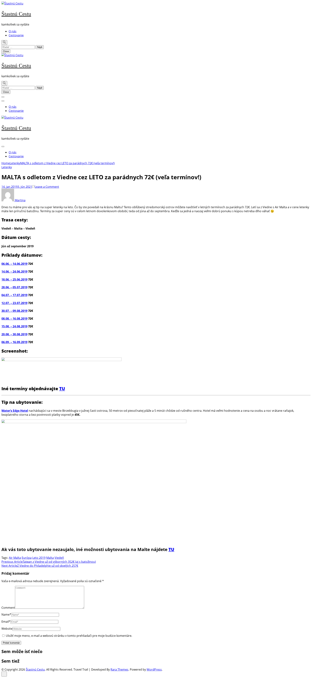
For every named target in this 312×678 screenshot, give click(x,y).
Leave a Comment (47, 187)
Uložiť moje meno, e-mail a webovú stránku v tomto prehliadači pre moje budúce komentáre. (69, 636)
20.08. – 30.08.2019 (14, 334)
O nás (12, 31)
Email (5, 622)
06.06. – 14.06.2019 (14, 264)
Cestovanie (16, 35)
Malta (50, 558)
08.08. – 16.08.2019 (14, 319)
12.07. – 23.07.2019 (14, 303)
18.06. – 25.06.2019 (14, 279)
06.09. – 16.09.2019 (14, 342)
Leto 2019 (39, 558)
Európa (27, 558)
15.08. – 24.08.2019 (14, 326)
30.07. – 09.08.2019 (14, 311)
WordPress (154, 669)
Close (6, 51)
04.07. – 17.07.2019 (14, 295)
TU (62, 388)
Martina (19, 200)
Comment (8, 608)
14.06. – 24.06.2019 (14, 272)
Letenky (6, 167)
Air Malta (15, 558)
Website (6, 629)
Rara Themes (119, 669)
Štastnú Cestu (16, 14)
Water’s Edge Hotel (14, 411)
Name (6, 614)
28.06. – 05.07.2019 (14, 287)
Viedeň (59, 558)
